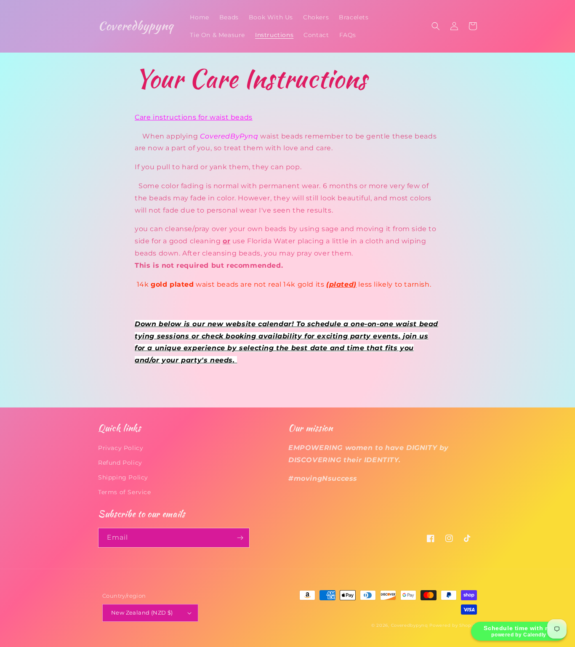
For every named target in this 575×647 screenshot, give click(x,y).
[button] (435, 26)
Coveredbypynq (409, 625)
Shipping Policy (123, 477)
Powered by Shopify (453, 625)
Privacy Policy (120, 448)
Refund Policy (120, 462)
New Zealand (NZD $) (142, 612)
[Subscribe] (240, 538)
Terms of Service (124, 492)
